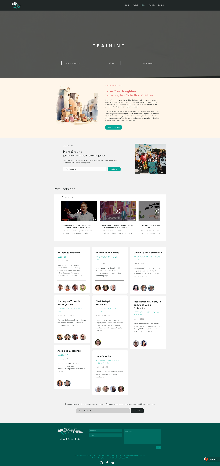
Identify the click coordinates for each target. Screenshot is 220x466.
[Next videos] (163, 210)
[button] (67, 197)
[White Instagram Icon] (101, 462)
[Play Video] (79, 211)
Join (78, 439)
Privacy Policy (117, 455)
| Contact (70, 439)
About (63, 439)
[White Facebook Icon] (107, 462)
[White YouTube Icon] (113, 462)
